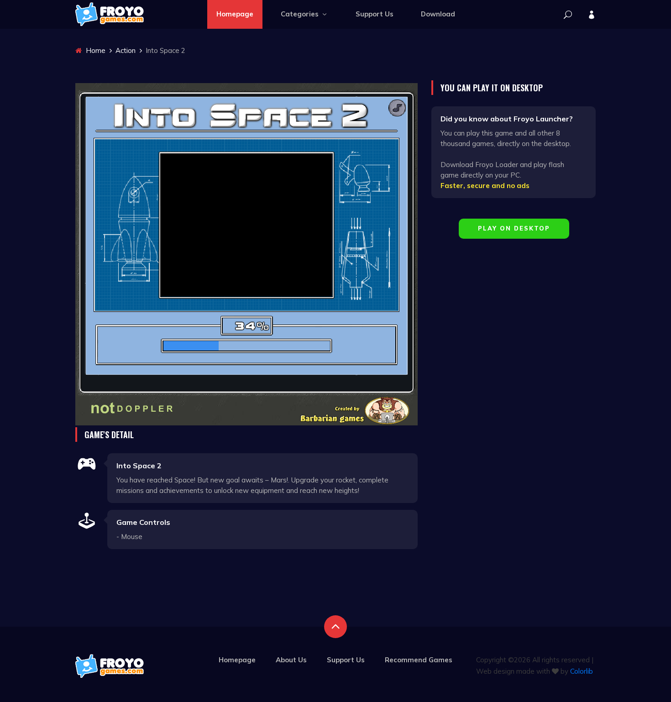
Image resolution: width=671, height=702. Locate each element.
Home (94, 50)
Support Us (374, 14)
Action (125, 50)
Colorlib (581, 671)
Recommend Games (418, 659)
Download (438, 14)
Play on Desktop (514, 228)
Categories (300, 14)
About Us (291, 659)
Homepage (234, 14)
